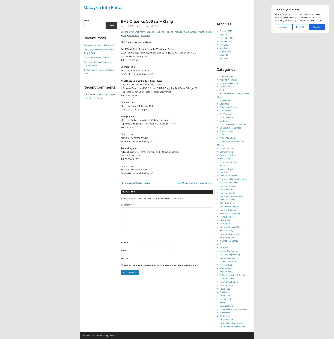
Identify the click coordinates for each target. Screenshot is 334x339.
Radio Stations (226, 285)
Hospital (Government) (230, 234)
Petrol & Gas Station (229, 282)
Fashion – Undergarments (231, 196)
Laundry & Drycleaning (230, 254)
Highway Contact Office (230, 227)
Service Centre (226, 299)
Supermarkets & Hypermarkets (233, 309)
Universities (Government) (231, 323)
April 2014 (224, 34)
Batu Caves (133, 35)
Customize (283, 27)
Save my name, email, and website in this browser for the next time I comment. (160, 265)
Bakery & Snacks (227, 86)
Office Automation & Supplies (97, 57)
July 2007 (224, 58)
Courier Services (227, 148)
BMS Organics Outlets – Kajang (136, 183)
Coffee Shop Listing (228, 138)
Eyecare (223, 165)
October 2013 (225, 41)
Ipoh (124, 35)
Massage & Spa (227, 265)
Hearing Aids (225, 223)
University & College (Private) (232, 326)
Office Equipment (227, 278)
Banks (222, 90)
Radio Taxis (225, 289)
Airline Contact (226, 76)
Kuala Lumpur (190, 32)
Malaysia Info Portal (103, 7)
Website (124, 258)
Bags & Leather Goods (229, 83)
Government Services (229, 206)
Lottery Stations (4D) (229, 261)
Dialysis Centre (226, 152)
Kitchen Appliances (228, 251)
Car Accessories (227, 117)
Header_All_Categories (230, 213)
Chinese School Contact (230, 128)
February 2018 (226, 31)
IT (220, 244)
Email (124, 250)
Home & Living (226, 230)
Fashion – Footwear (228, 182)
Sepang (150, 32)
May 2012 (224, 45)
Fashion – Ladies (227, 186)
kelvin (141, 26)
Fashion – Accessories (229, 175)
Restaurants (225, 295)
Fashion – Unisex (227, 199)
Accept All (317, 27)
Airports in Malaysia (228, 80)
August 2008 (225, 51)
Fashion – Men (226, 189)
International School (229, 241)
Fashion (223, 172)
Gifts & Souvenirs (227, 203)
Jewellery (224, 247)
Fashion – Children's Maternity (233, 179)
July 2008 (224, 55)
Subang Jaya (127, 32)
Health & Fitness (227, 217)
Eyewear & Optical (228, 169)
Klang (201, 32)
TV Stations (225, 316)
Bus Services (225, 110)
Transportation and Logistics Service (100, 45)
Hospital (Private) (227, 237)
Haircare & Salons (228, 210)
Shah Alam (140, 32)
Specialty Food (226, 306)
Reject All (300, 27)
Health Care (154, 26)
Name (124, 242)
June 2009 (224, 48)
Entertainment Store (229, 162)
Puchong (160, 32)
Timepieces (225, 312)
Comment (126, 205)
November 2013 (227, 38)
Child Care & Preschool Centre (233, 124)
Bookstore (224, 104)
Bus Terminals (226, 114)
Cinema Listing (226, 131)
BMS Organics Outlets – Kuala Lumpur (194, 183)
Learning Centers (227, 258)
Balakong (145, 35)
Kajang (209, 32)
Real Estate (225, 292)
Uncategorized (226, 319)
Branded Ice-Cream (228, 107)
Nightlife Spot (226, 271)
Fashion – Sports (227, 193)
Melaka (178, 32)
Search (86, 20)
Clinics (223, 134)
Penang (169, 32)
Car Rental (224, 121)
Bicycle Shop (225, 100)
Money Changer (227, 268)
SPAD (222, 302)
